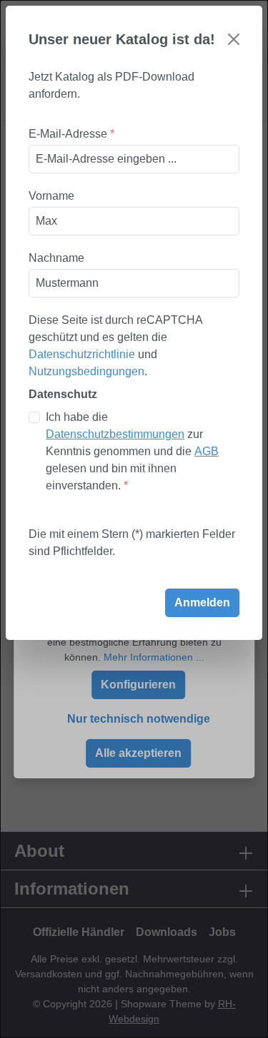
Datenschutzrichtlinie (82, 354)
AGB (206, 451)
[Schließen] (233, 39)
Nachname (56, 258)
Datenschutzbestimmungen (115, 434)
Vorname (51, 196)
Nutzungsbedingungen (86, 371)
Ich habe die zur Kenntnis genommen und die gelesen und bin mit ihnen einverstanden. (132, 451)
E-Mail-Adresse (71, 134)
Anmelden (202, 602)
